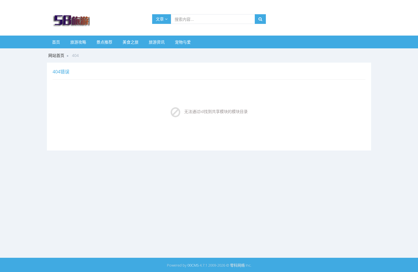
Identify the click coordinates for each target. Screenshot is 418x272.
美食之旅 (130, 42)
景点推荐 (104, 42)
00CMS (193, 265)
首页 (56, 42)
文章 (160, 19)
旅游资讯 (157, 42)
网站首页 (56, 55)
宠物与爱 (183, 42)
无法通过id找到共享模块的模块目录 (216, 111)
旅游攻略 (78, 42)
